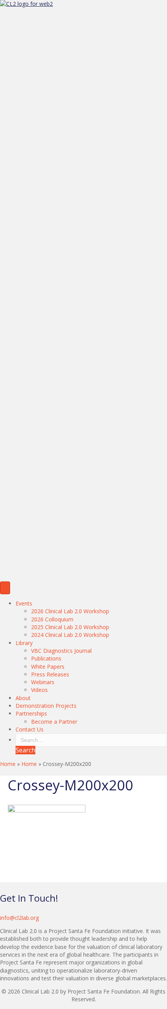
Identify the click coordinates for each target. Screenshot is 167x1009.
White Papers (47, 666)
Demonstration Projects (46, 705)
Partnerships (31, 713)
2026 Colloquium (52, 619)
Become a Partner (54, 721)
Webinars (42, 682)
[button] (25, 750)
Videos (39, 689)
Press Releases (50, 674)
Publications (46, 658)
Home (8, 764)
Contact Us (29, 729)
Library (24, 643)
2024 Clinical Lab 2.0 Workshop (70, 634)
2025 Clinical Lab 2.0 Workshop (70, 627)
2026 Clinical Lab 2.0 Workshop (70, 611)
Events (24, 603)
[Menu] (5, 587)
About (23, 698)
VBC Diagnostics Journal (61, 650)
